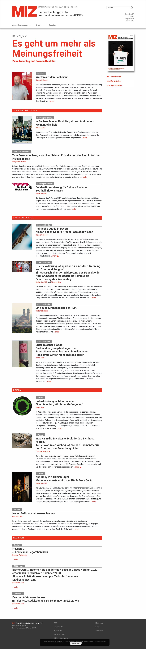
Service (52, 25)
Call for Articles (114, 81)
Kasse (97, 627)
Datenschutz (58, 627)
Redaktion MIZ (41, 193)
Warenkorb (99, 631)
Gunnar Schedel (42, 80)
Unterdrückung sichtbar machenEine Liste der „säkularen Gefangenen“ (59, 403)
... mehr (51, 101)
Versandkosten (59, 634)
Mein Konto (130, 21)
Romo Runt (40, 358)
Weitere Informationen (99, 641)
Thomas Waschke (43, 451)
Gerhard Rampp (42, 311)
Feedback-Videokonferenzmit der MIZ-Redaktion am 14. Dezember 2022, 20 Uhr (45, 599)
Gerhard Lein (17, 516)
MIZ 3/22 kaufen (114, 77)
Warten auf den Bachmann (52, 77)
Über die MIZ (129, 14)
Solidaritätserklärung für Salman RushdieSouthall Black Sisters (61, 189)
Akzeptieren (76, 643)
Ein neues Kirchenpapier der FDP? (56, 307)
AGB (55, 623)
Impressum (129, 19)
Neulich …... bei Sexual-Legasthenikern (30, 550)
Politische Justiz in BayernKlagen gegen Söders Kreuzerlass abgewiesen (64, 230)
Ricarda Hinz (56, 282)
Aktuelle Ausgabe (20, 25)
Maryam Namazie (19, 161)
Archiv (38, 25)
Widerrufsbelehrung (61, 638)
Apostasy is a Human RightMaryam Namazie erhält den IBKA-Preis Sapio (64, 478)
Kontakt (131, 16)
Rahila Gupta (40, 128)
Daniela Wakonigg (19, 555)
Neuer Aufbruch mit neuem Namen (33, 513)
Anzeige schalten (114, 85)
